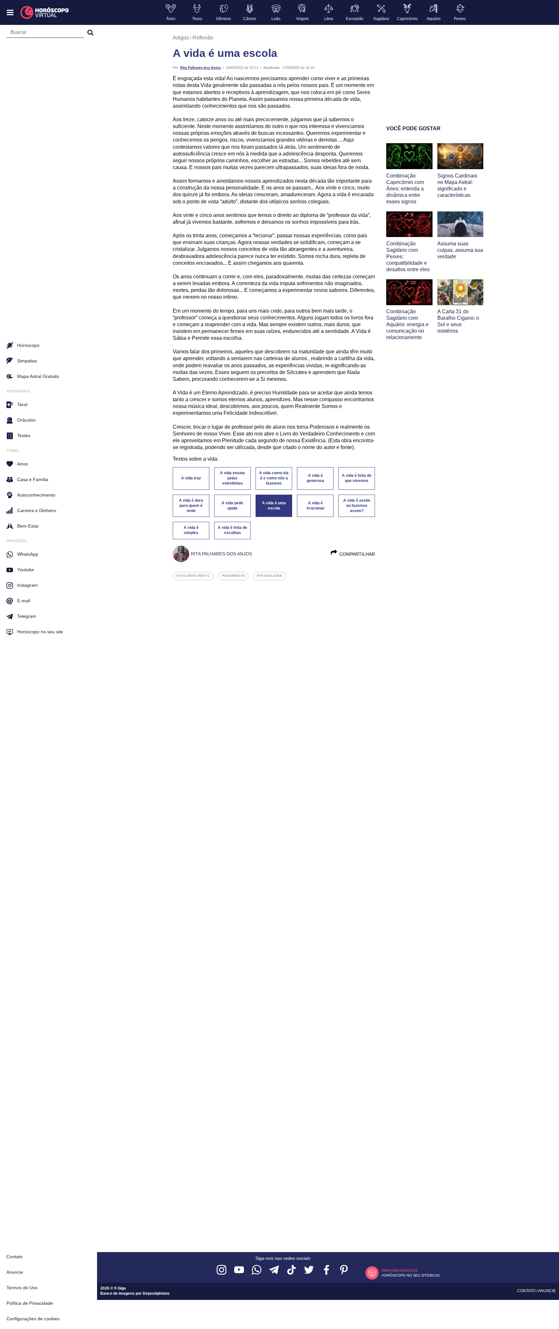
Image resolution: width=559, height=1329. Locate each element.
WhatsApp (27, 554)
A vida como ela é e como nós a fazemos (274, 478)
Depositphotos (156, 1293)
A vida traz (191, 478)
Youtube (25, 569)
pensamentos (233, 575)
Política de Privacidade (29, 1303)
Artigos (181, 37)
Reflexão (202, 37)
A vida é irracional (315, 505)
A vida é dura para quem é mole (191, 505)
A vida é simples (191, 530)
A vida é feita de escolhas (232, 530)
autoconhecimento (193, 575)
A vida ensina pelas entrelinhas (232, 478)
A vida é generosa (315, 478)
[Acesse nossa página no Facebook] (326, 1270)
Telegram (26, 616)
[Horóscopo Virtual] (45, 12)
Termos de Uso (22, 1287)
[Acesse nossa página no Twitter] (308, 1270)
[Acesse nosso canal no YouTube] (239, 1270)
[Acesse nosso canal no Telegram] (274, 1270)
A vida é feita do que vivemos (356, 478)
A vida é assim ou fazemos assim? (356, 505)
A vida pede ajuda (232, 505)
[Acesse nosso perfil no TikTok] (291, 1270)
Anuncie (14, 1272)
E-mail (23, 600)
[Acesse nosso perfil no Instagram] (221, 1270)
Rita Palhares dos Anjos (200, 68)
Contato (14, 1256)
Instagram (27, 585)
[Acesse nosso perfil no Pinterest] (343, 1270)
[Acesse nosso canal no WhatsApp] (256, 1270)
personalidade (269, 575)
